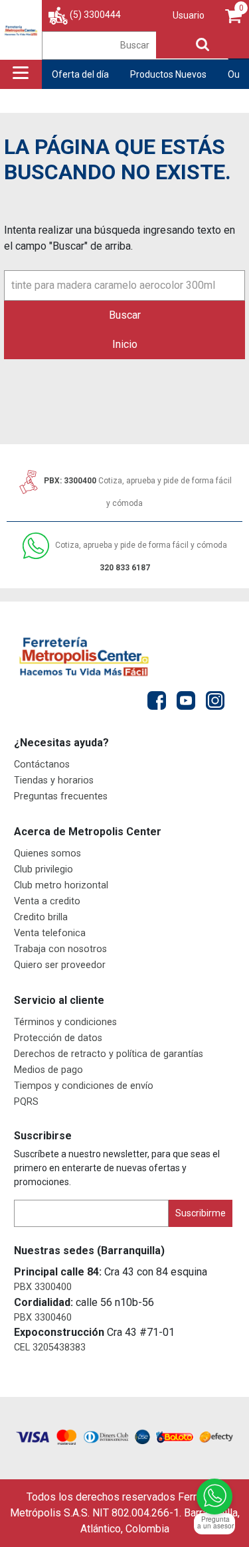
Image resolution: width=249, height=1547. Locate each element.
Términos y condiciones (65, 1022)
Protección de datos (58, 1038)
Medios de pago (48, 1070)
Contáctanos (42, 764)
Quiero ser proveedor (60, 965)
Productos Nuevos (168, 74)
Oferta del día (80, 74)
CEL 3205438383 (50, 1347)
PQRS (26, 1101)
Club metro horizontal (61, 885)
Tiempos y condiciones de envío (83, 1086)
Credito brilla (41, 917)
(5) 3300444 (95, 14)
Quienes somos (47, 853)
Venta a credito (47, 901)
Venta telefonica (50, 933)
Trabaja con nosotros (60, 949)
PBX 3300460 (43, 1317)
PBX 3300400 (43, 1287)
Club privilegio (43, 869)
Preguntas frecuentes (61, 796)
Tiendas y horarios (54, 780)
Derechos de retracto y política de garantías (108, 1054)
